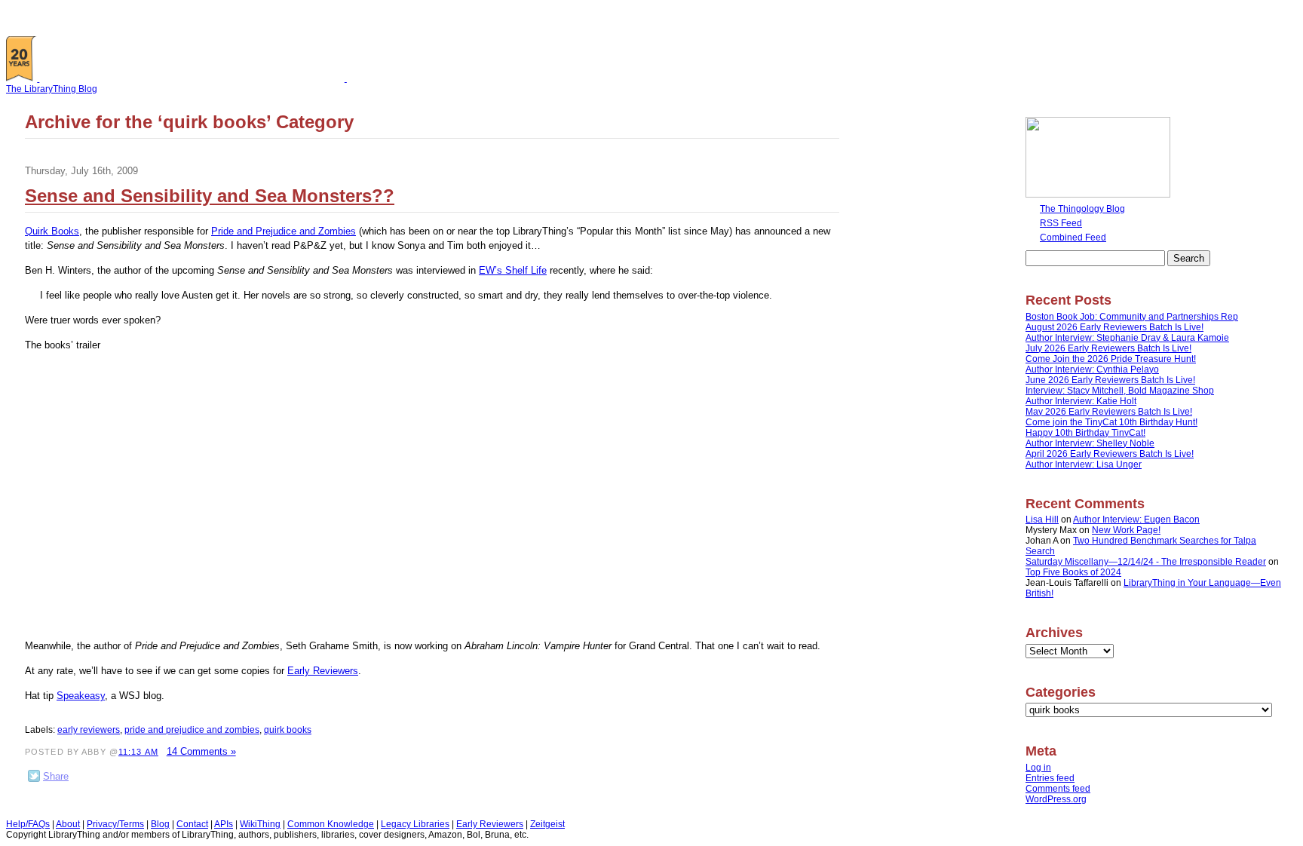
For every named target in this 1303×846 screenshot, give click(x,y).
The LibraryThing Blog (51, 89)
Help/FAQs (28, 824)
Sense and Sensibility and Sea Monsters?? (209, 195)
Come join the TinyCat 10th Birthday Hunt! (1111, 422)
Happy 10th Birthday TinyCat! (1085, 433)
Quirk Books (52, 231)
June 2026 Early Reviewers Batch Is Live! (1110, 380)
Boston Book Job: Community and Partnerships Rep (1132, 316)
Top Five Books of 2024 (1073, 572)
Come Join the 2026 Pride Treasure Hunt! (1111, 359)
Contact (192, 824)
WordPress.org (1056, 799)
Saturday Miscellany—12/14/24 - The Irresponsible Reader (1146, 561)
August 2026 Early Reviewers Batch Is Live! (1114, 327)
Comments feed (1058, 788)
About (68, 824)
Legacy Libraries (415, 824)
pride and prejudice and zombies (191, 730)
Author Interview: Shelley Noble (1090, 443)
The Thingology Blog (1082, 209)
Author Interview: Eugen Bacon (1136, 519)
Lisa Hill (1042, 519)
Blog (160, 824)
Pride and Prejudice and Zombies (283, 231)
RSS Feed (1061, 223)
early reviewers (88, 730)
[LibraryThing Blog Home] (195, 78)
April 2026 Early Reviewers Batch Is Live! (1110, 454)
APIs (223, 824)
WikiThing (260, 824)
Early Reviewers (322, 670)
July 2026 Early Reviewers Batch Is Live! (1108, 348)
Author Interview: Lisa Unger (1084, 464)
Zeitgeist (547, 824)
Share (56, 776)
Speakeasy (81, 695)
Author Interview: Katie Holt (1081, 401)
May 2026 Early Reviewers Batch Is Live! (1109, 411)
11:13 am (138, 751)
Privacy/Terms (115, 824)
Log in (1038, 767)
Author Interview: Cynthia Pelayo (1092, 369)
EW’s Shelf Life (513, 270)
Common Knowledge (330, 824)
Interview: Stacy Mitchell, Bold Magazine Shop (1120, 390)
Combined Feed (1073, 237)
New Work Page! (1126, 530)
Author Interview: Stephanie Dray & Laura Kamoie (1127, 338)
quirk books (287, 730)
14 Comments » (201, 751)
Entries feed (1050, 778)
